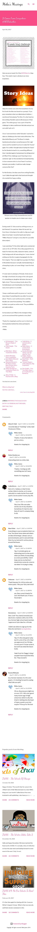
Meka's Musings (12, 4)
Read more (30, 800)
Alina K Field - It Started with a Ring (12, 375)
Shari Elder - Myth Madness (27, 359)
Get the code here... (8, 390)
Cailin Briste (12, 486)
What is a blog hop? (8, 387)
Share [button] (4, 409)
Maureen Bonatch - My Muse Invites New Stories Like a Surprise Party (12, 364)
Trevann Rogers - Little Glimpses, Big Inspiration (28, 363)
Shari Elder (11, 528)
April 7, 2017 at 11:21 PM (24, 688)
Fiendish (12, 403)
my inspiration (26, 629)
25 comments (14, 800)
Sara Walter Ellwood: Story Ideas (12, 359)
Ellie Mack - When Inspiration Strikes (11, 351)
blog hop (22, 400)
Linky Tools (23, 392)
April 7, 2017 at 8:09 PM (23, 579)
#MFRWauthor (25, 73)
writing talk (7, 406)
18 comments (14, 912)
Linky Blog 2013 (31, 392)
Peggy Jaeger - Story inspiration (27, 356)
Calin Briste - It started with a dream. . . (27, 342)
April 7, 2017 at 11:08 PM (24, 590)
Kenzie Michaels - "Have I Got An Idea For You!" (27, 352)
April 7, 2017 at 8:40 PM (25, 613)
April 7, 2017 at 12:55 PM (18, 457)
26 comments (14, 856)
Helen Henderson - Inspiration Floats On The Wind (12, 370)
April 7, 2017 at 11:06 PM (24, 548)
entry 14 (5, 403)
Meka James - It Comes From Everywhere (27, 347)
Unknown (11, 579)
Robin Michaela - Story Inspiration (11, 356)
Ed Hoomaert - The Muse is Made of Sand (11, 342)
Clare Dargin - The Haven (11, 347)
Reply (10, 450)
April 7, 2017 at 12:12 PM (26, 424)
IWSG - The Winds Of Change (16, 778)
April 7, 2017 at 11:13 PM (24, 635)
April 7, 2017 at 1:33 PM (25, 486)
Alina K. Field (12, 424)
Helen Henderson (14, 455)
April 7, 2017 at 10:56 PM (24, 435)
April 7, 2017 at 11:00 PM (24, 502)
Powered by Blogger (20, 924)
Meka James (18, 433)
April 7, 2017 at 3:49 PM (24, 528)
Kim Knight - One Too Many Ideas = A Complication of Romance (27, 371)
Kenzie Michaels (13, 673)
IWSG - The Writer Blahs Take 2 (17, 834)
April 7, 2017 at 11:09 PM (18, 675)
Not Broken (20, 403)
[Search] (29, 3)
